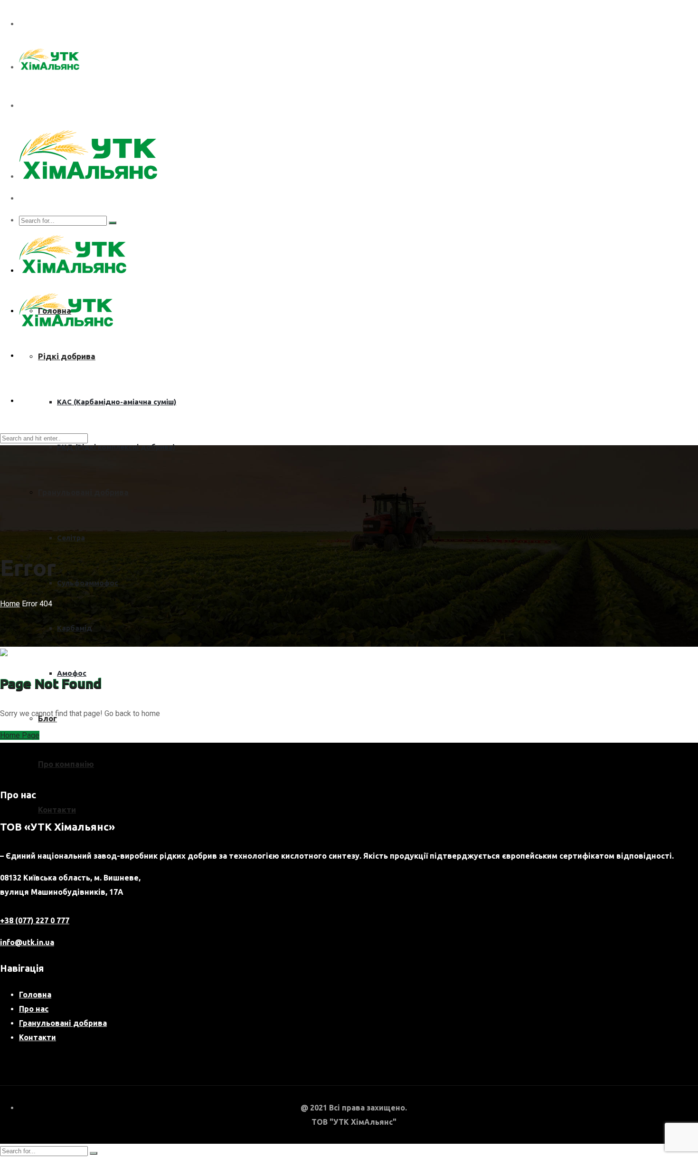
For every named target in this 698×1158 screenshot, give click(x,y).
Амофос (71, 673)
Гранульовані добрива (83, 492)
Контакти (57, 809)
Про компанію (66, 763)
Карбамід (74, 628)
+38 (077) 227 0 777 (34, 920)
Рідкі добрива (66, 356)
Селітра (71, 538)
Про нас (33, 1009)
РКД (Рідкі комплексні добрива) (116, 447)
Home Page (19, 735)
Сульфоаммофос (87, 583)
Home (10, 603)
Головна (54, 310)
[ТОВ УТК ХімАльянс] (49, 67)
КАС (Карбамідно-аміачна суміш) (116, 402)
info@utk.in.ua (27, 942)
